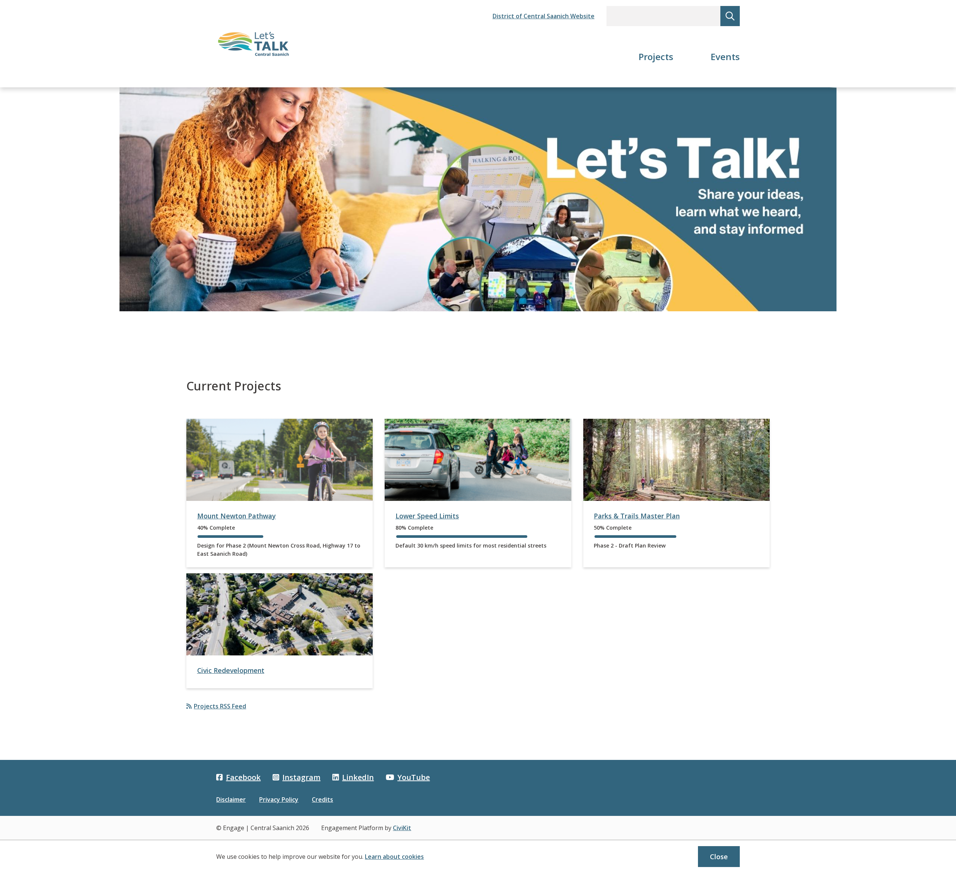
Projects (656, 56)
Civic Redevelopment (230, 670)
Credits (322, 799)
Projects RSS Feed (220, 706)
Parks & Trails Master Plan (637, 515)
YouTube (413, 777)
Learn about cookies (394, 856)
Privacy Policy (278, 799)
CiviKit (402, 828)
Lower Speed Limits (427, 515)
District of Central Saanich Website (544, 16)
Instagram (301, 777)
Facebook (243, 777)
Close (719, 856)
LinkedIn (358, 777)
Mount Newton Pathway (236, 515)
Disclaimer (231, 799)
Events (725, 56)
